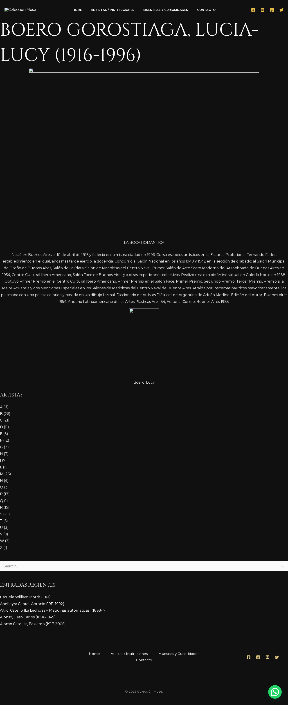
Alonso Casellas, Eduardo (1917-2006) (33, 624)
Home (77, 10)
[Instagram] (263, 10)
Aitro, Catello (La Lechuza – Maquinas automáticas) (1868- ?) (53, 610)
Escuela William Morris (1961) (25, 597)
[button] (275, 692)
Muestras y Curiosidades (165, 10)
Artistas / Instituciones (112, 10)
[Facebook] (253, 10)
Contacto (206, 10)
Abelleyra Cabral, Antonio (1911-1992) (32, 604)
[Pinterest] (272, 10)
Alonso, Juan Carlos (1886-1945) (28, 617)
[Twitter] (281, 10)
